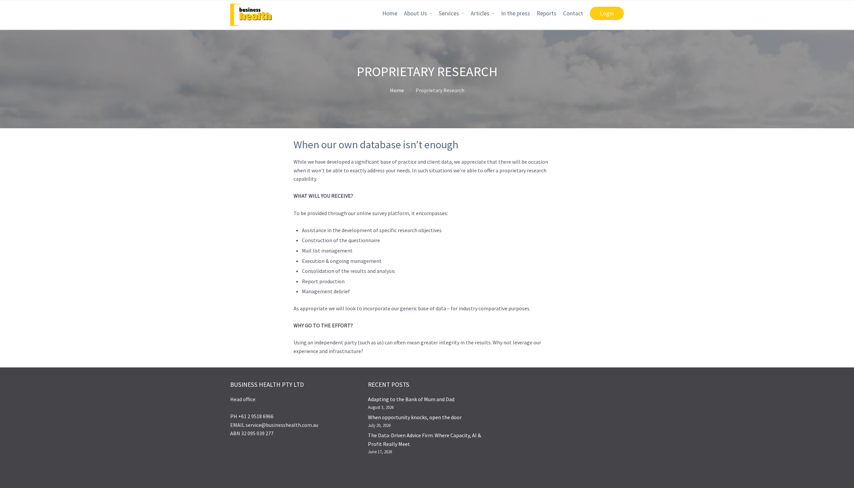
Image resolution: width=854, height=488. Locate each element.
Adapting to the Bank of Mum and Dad (411, 399)
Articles (480, 13)
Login (607, 13)
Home (389, 13)
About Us (415, 13)
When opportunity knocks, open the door (415, 417)
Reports (546, 13)
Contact (573, 13)
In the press (515, 13)
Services (449, 13)
